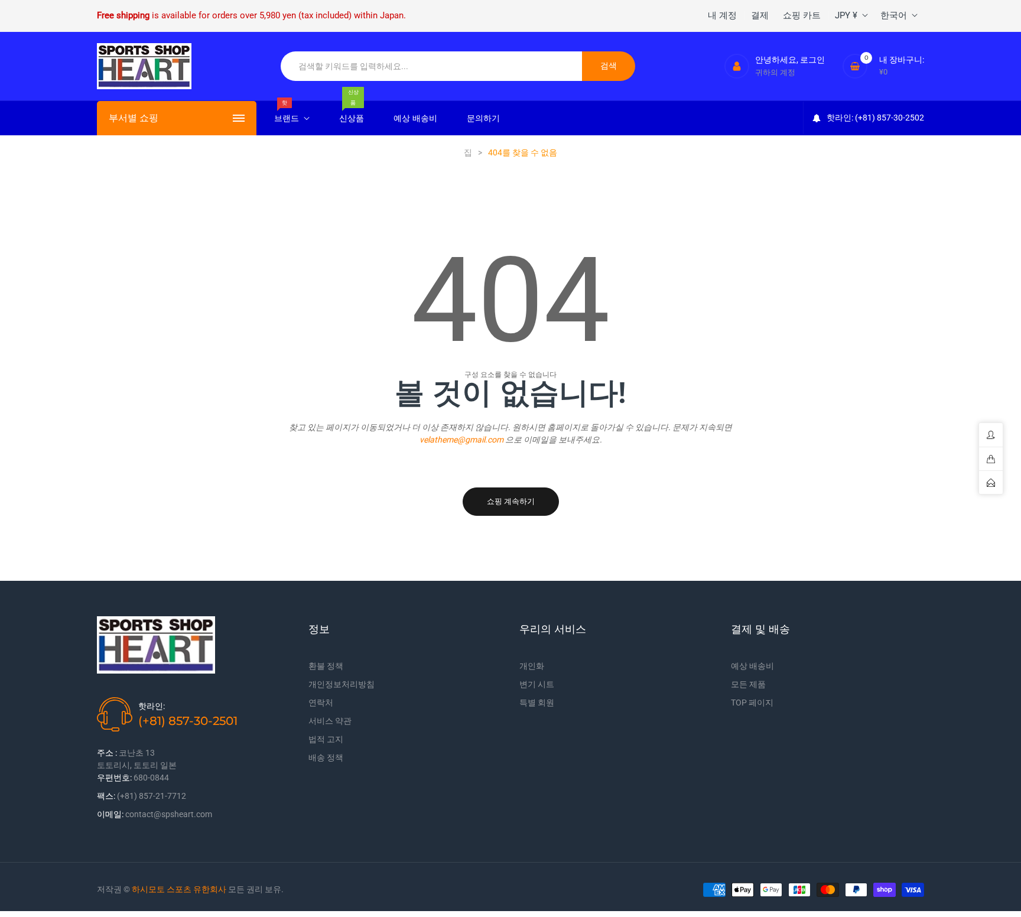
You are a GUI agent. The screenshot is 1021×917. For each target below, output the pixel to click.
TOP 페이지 (752, 702)
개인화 (531, 666)
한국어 (893, 15)
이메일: (110, 814)
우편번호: (114, 777)
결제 (760, 15)
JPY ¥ (846, 15)
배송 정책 (325, 757)
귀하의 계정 (775, 72)
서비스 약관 (330, 721)
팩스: (106, 796)
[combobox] (432, 66)
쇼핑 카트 (802, 15)
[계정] (736, 66)
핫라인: (151, 706)
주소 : (107, 752)
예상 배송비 (752, 666)
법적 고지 (325, 739)
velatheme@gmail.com (461, 439)
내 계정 (722, 15)
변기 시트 (536, 684)
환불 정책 (325, 666)
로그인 (812, 59)
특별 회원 (536, 702)
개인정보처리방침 (341, 684)
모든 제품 (748, 684)
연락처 (320, 702)
